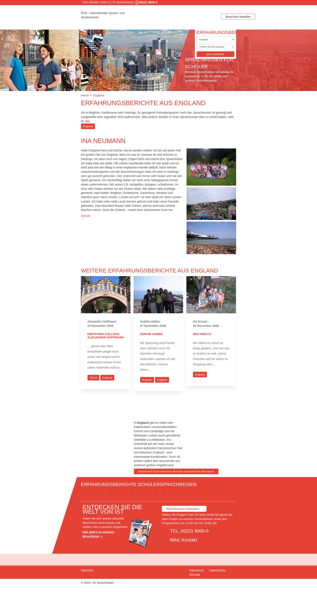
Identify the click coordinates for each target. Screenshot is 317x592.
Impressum (196, 570)
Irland (114, 491)
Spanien (148, 491)
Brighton (147, 379)
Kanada (126, 491)
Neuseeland (188, 491)
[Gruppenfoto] (211, 167)
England (88, 126)
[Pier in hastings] (211, 238)
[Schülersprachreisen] (105, 15)
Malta (137, 491)
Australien (171, 491)
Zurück (85, 215)
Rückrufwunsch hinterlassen (182, 508)
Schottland (206, 491)
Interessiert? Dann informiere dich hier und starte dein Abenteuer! (176, 471)
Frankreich (101, 491)
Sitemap (194, 574)
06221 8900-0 (195, 531)
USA (159, 491)
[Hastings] (211, 203)
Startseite (87, 570)
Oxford (93, 377)
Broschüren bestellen (238, 16)
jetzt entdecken (215, 54)
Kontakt (189, 540)
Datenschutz (217, 570)
